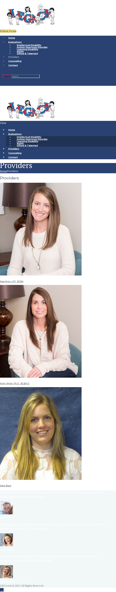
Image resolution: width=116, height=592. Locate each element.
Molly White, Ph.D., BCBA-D (14, 383)
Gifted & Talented (27, 53)
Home (3, 171)
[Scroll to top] (2, 590)
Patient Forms (8, 31)
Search (7, 76)
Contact (13, 65)
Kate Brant (5, 485)
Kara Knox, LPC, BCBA (11, 281)
